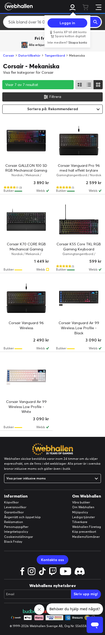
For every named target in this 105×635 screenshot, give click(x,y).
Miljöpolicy (80, 512)
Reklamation (13, 522)
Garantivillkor (14, 512)
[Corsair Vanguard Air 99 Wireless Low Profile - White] (26, 377)
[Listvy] (79, 84)
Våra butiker (81, 502)
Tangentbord (55, 55)
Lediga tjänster (83, 517)
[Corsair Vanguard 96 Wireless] (26, 298)
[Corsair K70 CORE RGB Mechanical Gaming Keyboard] (26, 219)
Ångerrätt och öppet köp (22, 517)
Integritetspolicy (16, 532)
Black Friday (13, 541)
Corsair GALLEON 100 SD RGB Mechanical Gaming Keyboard (26, 170)
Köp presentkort (84, 532)
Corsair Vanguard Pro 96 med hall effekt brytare (79, 168)
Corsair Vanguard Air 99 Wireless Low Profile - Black (79, 328)
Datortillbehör (29, 55)
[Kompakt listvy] (89, 84)
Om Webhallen (83, 507)
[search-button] (95, 22)
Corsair (8, 55)
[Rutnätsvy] (98, 84)
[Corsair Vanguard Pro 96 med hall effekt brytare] (78, 141)
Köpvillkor (11, 502)
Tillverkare (79, 522)
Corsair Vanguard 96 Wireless (26, 325)
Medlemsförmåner (86, 537)
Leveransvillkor (15, 507)
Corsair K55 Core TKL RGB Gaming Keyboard (79, 246)
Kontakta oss (52, 559)
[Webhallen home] (18, 6)
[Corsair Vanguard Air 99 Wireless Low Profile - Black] (78, 298)
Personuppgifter (16, 527)
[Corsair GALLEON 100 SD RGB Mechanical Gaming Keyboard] (26, 141)
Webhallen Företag (86, 527)
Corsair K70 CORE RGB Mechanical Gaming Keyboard (26, 249)
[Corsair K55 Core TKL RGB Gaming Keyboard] (78, 219)
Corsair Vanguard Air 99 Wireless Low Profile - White (26, 406)
